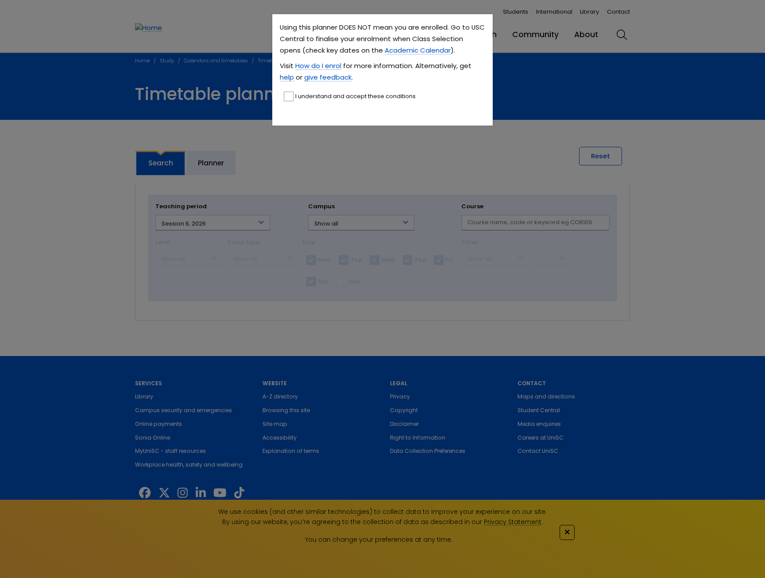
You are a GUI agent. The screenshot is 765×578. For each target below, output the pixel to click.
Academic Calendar (418, 50)
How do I (309, 65)
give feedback (328, 77)
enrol (332, 65)
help (287, 77)
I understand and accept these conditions (355, 96)
